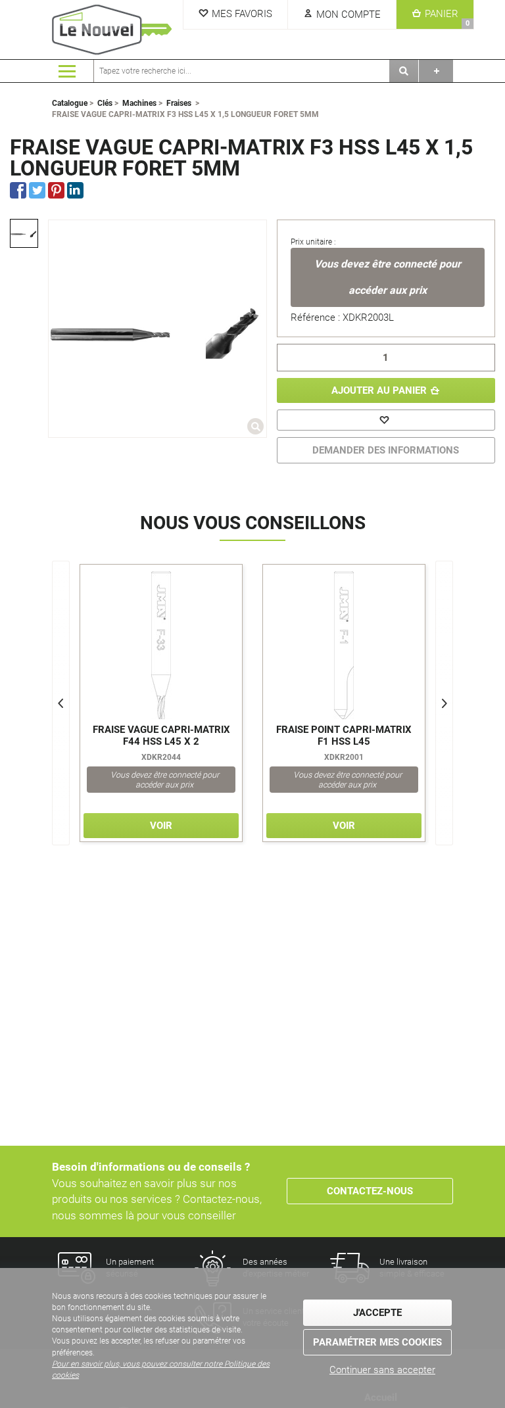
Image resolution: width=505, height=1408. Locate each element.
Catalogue (69, 103)
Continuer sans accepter (382, 1370)
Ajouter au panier (379, 390)
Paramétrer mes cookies (377, 1342)
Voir (161, 826)
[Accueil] (114, 29)
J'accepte (377, 1313)
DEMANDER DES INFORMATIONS (385, 450)
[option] (24, 233)
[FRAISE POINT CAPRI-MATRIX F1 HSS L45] (344, 645)
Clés (104, 103)
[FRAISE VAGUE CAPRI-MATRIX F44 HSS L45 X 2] (161, 645)
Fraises (178, 103)
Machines (139, 103)
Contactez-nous (370, 1191)
